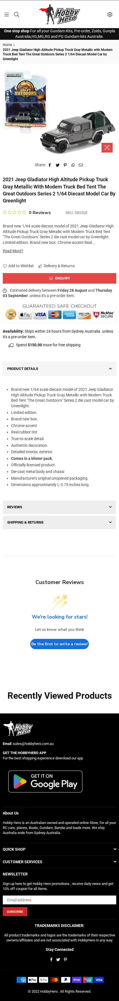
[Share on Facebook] (50, 165)
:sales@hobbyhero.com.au (32, 744)
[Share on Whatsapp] (73, 165)
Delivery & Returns (59, 266)
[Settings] (110, 14)
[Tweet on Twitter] (58, 165)
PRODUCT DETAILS (22, 369)
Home (7, 45)
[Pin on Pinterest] (65, 165)
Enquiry (62, 278)
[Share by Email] (81, 165)
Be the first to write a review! (59, 644)
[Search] (17, 14)
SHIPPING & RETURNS (25, 522)
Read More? (13, 251)
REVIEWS (14, 507)
